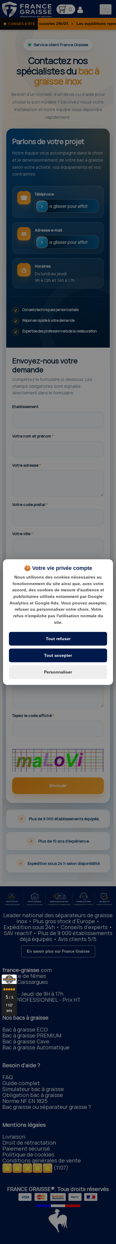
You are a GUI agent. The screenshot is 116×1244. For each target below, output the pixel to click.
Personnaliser (58, 672)
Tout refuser (58, 638)
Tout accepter (58, 655)
